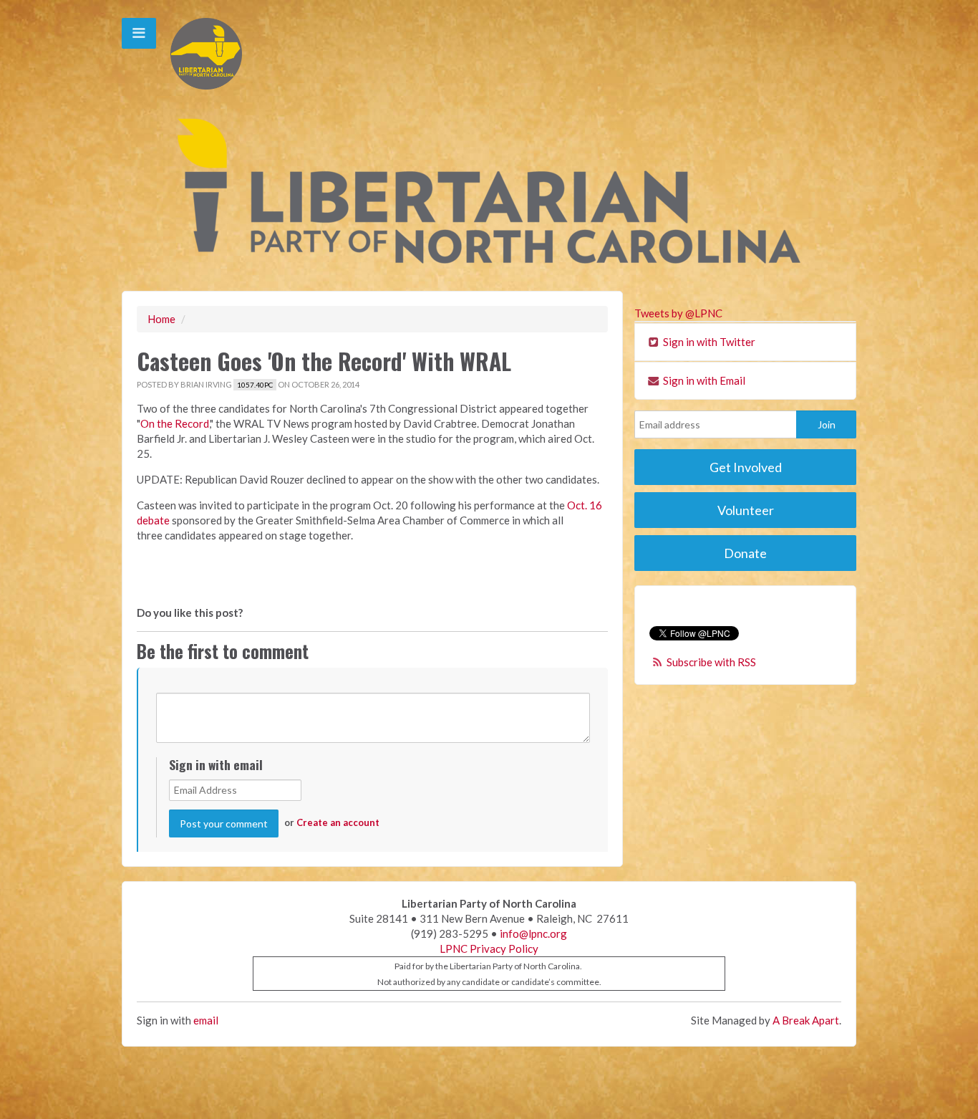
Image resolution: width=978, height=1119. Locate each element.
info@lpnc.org (533, 933)
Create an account (337, 822)
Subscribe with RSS (711, 661)
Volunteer (745, 510)
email (205, 1020)
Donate (745, 553)
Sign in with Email (703, 380)
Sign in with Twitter (708, 341)
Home (161, 318)
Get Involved (746, 467)
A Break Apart (806, 1020)
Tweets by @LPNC (678, 313)
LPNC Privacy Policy (489, 948)
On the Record (174, 423)
